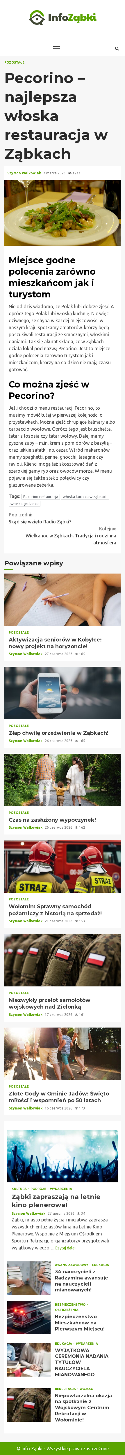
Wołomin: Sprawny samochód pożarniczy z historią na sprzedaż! (62, 866)
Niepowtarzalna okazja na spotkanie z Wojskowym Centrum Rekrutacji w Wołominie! (29, 1405)
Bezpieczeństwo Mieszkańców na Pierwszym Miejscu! (29, 1317)
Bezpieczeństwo (70, 1304)
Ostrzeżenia (66, 1310)
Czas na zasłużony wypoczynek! (62, 780)
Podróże (39, 1189)
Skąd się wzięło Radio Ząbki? (40, 518)
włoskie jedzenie (24, 504)
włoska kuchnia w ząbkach (85, 497)
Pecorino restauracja (40, 497)
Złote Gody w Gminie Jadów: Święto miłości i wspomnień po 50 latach (62, 1054)
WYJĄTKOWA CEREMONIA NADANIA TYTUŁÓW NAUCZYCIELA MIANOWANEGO (29, 1360)
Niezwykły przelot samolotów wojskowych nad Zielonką (62, 960)
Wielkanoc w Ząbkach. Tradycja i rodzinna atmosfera (71, 535)
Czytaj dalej (65, 1248)
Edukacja (100, 1265)
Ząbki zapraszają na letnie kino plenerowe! (62, 1156)
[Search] (117, 48)
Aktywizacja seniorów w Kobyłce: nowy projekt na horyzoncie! (62, 600)
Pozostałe (14, 62)
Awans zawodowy (72, 1265)
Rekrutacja (66, 1389)
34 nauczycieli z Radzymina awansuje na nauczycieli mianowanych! (29, 1278)
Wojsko (86, 1389)
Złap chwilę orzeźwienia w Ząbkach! (62, 693)
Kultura (20, 1189)
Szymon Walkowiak (24, 173)
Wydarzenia (61, 1189)
